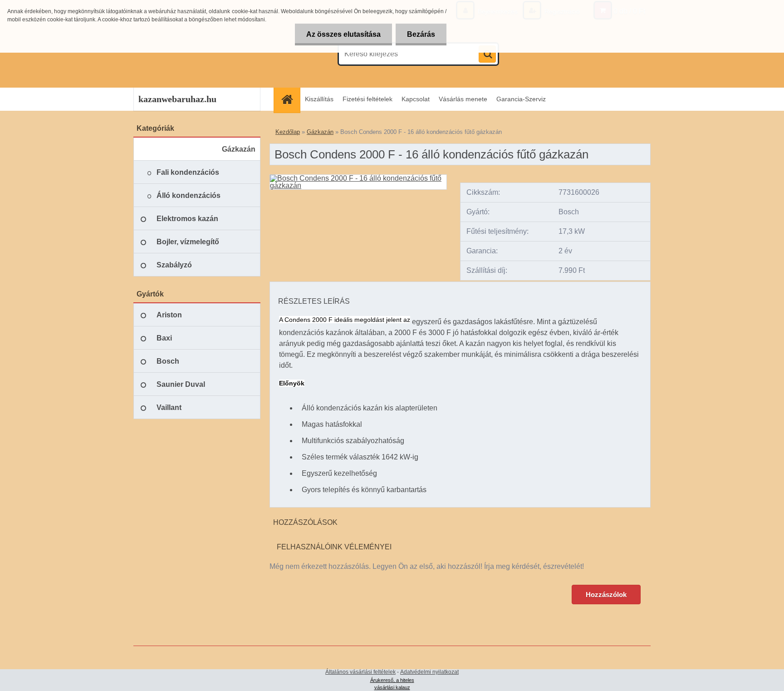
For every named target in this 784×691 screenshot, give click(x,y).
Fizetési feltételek (367, 99)
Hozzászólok (606, 594)
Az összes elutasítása (343, 34)
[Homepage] (289, 99)
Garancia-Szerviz (521, 99)
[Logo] (195, 54)
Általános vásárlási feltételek (360, 672)
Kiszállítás (319, 99)
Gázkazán (320, 131)
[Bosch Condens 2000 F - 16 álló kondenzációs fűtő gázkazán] (358, 178)
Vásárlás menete (463, 99)
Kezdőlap (287, 131)
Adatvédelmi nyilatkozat (429, 672)
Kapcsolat (416, 99)
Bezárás (421, 34)
